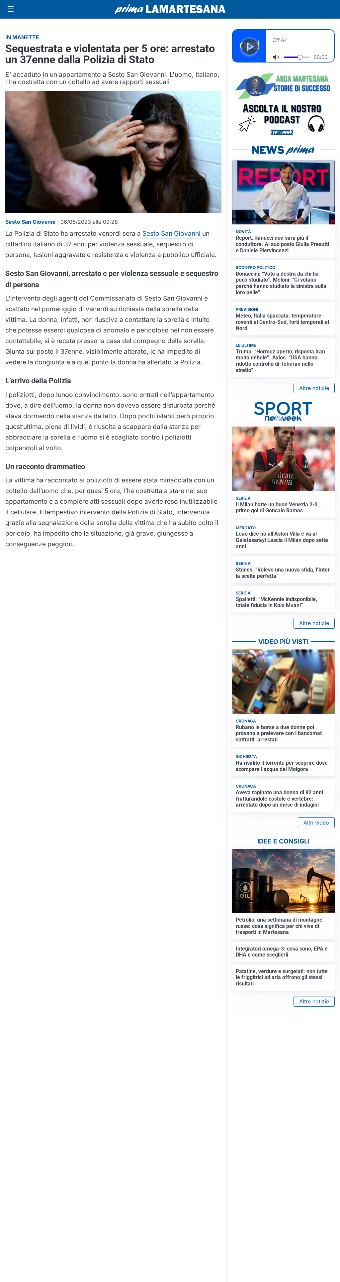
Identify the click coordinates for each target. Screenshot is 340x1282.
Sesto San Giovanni (172, 233)
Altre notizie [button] (314, 388)
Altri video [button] (316, 822)
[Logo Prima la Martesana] (170, 9)
